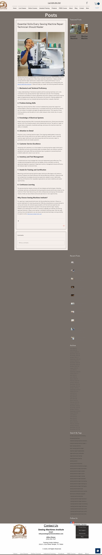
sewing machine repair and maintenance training (79, 468)
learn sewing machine (75, 446)
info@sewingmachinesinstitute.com (51, 534)
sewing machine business (76, 463)
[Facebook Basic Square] (71, 522)
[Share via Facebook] (18, 221)
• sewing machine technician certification (79, 509)
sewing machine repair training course (79, 483)
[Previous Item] (72, 29)
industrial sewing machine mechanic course (79, 441)
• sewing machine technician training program (79, 514)
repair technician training (76, 456)
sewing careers (73, 461)
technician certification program (77, 494)
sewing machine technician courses (78, 491)
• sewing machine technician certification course (79, 511)
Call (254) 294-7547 (54, 3)
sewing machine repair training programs (79, 486)
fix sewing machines (75, 438)
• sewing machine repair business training (79, 499)
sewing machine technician (76, 488)
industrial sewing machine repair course (79, 443)
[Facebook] (86, 2)
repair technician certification (77, 453)
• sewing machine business (76, 496)
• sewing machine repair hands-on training (79, 501)
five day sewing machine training (78, 436)
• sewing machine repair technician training (79, 506)
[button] (97, 4)
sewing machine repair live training (78, 481)
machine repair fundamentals (77, 451)
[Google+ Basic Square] (73, 522)
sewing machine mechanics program (79, 466)
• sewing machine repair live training (78, 504)
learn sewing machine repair (77, 448)
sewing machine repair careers (77, 471)
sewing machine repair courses (77, 476)
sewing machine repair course (77, 473)
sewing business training (76, 458)
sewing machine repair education (78, 478)
